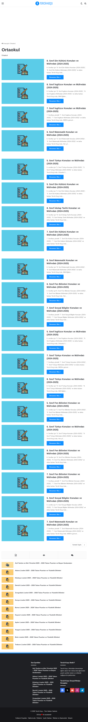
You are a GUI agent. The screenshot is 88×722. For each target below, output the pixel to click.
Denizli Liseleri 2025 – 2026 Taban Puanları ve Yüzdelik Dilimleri (38, 585)
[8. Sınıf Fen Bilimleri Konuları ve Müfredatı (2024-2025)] (23, 459)
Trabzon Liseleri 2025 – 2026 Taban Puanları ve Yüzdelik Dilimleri (38, 644)
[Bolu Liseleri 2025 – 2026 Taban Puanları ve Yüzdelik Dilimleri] (7, 639)
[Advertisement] (44, 24)
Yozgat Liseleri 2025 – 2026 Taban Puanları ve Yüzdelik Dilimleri (38, 630)
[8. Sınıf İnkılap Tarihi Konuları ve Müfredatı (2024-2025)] (23, 217)
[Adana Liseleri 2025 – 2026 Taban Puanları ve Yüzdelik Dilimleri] (7, 572)
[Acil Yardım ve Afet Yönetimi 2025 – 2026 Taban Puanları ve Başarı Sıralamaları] (7, 565)
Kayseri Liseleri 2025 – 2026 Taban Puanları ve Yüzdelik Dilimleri (38, 615)
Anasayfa (6, 43)
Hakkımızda (32, 718)
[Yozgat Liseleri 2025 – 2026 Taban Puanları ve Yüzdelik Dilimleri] (7, 632)
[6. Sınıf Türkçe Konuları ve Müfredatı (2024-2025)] (23, 435)
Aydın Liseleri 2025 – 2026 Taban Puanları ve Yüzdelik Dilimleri (38, 622)
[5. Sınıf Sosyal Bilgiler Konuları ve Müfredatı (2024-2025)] (23, 506)
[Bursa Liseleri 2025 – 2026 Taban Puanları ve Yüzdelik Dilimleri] (7, 609)
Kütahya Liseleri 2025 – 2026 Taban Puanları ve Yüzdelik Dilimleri (38, 578)
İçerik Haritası (47, 718)
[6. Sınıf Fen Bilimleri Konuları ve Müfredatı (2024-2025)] (23, 292)
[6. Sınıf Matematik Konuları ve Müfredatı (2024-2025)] (23, 140)
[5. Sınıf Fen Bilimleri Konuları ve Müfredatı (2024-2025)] (23, 411)
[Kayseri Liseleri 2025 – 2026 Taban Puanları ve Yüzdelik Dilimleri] (7, 617)
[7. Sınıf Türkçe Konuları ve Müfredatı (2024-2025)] (23, 364)
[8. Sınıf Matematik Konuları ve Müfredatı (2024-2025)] (23, 269)
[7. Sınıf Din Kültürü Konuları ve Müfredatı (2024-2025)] (23, 240)
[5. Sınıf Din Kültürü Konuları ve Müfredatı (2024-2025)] (23, 193)
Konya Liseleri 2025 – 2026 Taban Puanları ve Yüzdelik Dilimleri (38, 600)
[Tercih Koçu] (44, 3)
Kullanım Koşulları (21, 718)
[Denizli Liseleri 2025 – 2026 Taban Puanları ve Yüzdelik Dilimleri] (7, 587)
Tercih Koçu (39, 711)
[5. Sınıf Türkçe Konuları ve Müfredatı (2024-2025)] (23, 169)
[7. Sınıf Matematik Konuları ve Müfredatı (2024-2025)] (23, 530)
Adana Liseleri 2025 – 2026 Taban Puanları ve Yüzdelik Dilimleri (38, 570)
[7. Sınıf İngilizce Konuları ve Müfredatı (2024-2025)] (23, 117)
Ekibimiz (39, 718)
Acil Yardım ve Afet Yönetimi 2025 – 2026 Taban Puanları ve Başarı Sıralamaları (43, 563)
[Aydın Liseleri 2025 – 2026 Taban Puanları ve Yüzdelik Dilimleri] (7, 624)
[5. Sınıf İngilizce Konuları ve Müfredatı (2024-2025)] (23, 340)
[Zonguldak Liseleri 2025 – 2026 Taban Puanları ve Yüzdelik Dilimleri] (7, 595)
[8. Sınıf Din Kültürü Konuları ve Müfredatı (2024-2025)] (23, 69)
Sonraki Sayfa (76, 545)
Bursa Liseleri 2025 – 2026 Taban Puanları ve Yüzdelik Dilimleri (38, 607)
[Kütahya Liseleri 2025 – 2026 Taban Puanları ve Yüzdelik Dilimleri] (7, 580)
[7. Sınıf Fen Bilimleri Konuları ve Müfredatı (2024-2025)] (23, 483)
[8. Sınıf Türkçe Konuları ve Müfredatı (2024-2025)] (23, 388)
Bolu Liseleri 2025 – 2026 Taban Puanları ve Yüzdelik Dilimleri (37, 637)
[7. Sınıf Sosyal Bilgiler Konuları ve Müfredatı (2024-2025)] (23, 316)
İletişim (70, 718)
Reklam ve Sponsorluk (60, 718)
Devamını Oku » (55, 77)
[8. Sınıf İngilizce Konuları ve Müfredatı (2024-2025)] (23, 93)
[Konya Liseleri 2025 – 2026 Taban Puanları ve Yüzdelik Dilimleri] (7, 602)
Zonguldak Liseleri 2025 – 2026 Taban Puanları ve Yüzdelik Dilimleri (39, 593)
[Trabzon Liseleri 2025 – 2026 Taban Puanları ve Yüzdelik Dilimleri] (7, 646)
